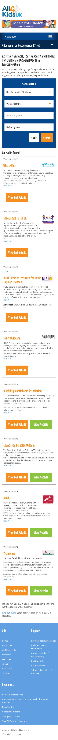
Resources (7, 645)
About (5, 663)
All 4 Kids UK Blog (10, 650)
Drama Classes (38, 665)
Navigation (11, 36)
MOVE (6, 498)
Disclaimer (7, 668)
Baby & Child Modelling (12, 694)
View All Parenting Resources (15, 721)
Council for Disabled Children (19, 445)
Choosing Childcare (11, 711)
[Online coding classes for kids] (29, 22)
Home (5, 640)
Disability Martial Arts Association (22, 391)
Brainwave (9, 553)
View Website (41, 424)
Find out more (9, 612)
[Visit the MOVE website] (48, 500)
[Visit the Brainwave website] (48, 553)
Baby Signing (8, 707)
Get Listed (6, 659)
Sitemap (6, 673)
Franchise (6, 654)
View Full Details (17, 197)
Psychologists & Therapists (43, 640)
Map (5, 271)
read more (7, 185)
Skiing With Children (11, 716)
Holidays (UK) (37, 661)
